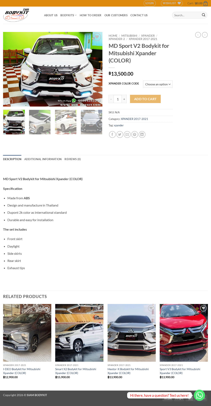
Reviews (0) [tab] (72, 159)
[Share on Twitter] (119, 134)
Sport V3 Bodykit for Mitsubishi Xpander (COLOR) (180, 371)
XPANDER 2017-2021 (143, 39)
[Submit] (203, 15)
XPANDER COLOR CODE (124, 83)
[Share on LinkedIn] (142, 134)
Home (113, 35)
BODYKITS (67, 15)
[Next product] (198, 35)
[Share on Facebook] (112, 134)
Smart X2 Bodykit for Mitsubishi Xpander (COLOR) (75, 371)
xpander (119, 125)
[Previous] (10, 69)
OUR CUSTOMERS (116, 15)
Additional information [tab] (43, 159)
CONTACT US (139, 15)
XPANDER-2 (117, 39)
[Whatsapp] (199, 395)
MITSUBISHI (129, 35)
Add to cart (145, 99)
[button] (150, 3)
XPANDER (148, 35)
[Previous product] (205, 35)
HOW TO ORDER (91, 15)
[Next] (95, 69)
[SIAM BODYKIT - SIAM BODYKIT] (20, 15)
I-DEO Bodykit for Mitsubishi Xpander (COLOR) (21, 371)
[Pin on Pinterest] (134, 134)
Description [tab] (12, 159)
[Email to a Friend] (127, 134)
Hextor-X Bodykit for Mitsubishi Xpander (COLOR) (128, 371)
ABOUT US (50, 15)
